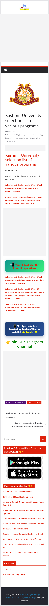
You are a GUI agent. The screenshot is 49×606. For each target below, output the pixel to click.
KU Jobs (25, 138)
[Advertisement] (24, 38)
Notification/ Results (35, 523)
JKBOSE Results (9, 529)
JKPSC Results (19, 539)
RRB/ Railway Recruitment (14, 523)
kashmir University (35, 135)
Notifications (22, 529)
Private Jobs (8, 544)
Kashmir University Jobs (13, 138)
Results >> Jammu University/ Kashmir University (23, 534)
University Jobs (35, 138)
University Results (34, 402)
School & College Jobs (23, 544)
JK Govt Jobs (23, 135)
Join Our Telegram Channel (27, 344)
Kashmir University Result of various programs (23, 415)
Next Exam (11, 142)
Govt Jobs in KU (12, 135)
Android (27, 331)
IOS (35, 331)
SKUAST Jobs (8, 552)
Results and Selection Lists (15, 402)
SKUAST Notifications (24, 552)
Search (43, 439)
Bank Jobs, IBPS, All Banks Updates (18, 497)
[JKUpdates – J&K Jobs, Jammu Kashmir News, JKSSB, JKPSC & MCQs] (6, 70)
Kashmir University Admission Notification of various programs (27, 425)
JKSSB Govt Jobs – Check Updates (17, 492)
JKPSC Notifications (34, 539)
